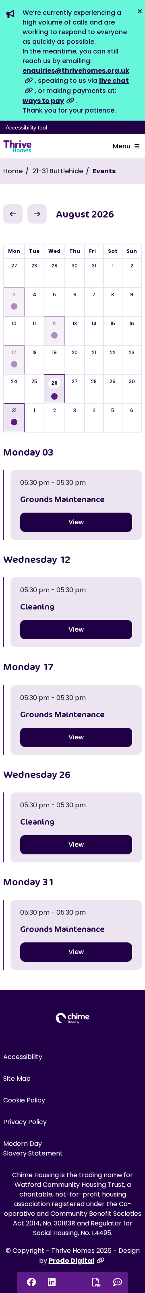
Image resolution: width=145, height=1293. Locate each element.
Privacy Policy (25, 1122)
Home (13, 171)
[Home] (17, 146)
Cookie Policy (24, 1100)
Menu (121, 146)
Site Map (17, 1078)
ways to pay (43, 100)
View (76, 522)
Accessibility (22, 1056)
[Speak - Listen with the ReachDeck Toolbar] (72, 1281)
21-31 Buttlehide (57, 171)
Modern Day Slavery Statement (33, 1148)
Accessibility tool (26, 127)
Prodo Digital (71, 1260)
